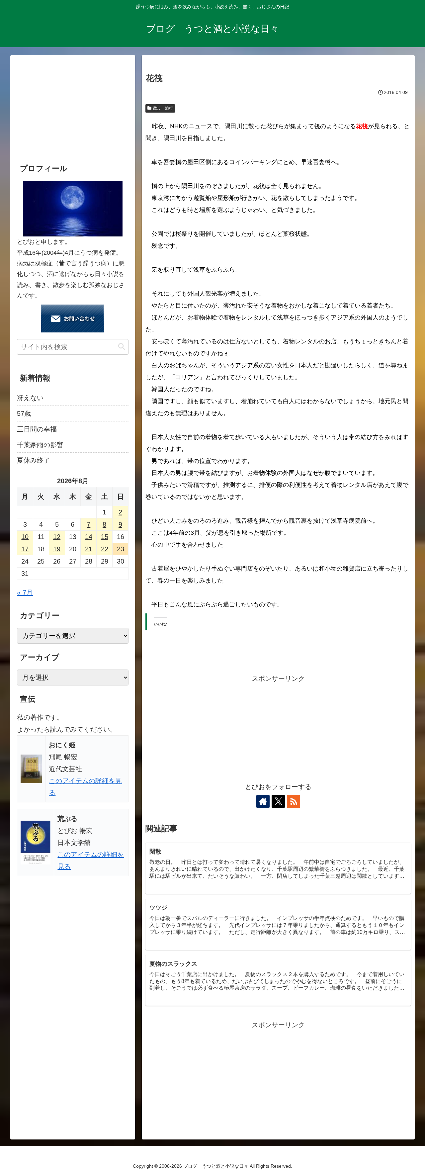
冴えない (30, 398)
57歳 (24, 413)
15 (104, 536)
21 (88, 549)
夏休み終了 (33, 460)
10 (25, 536)
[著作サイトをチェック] (263, 801)
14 (88, 536)
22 (104, 549)
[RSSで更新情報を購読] (293, 801)
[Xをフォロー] (278, 801)
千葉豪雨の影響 (40, 444)
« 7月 (25, 592)
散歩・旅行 (163, 108)
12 (56, 536)
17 (25, 549)
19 (56, 549)
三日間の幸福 (37, 429)
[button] (122, 346)
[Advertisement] (278, 730)
